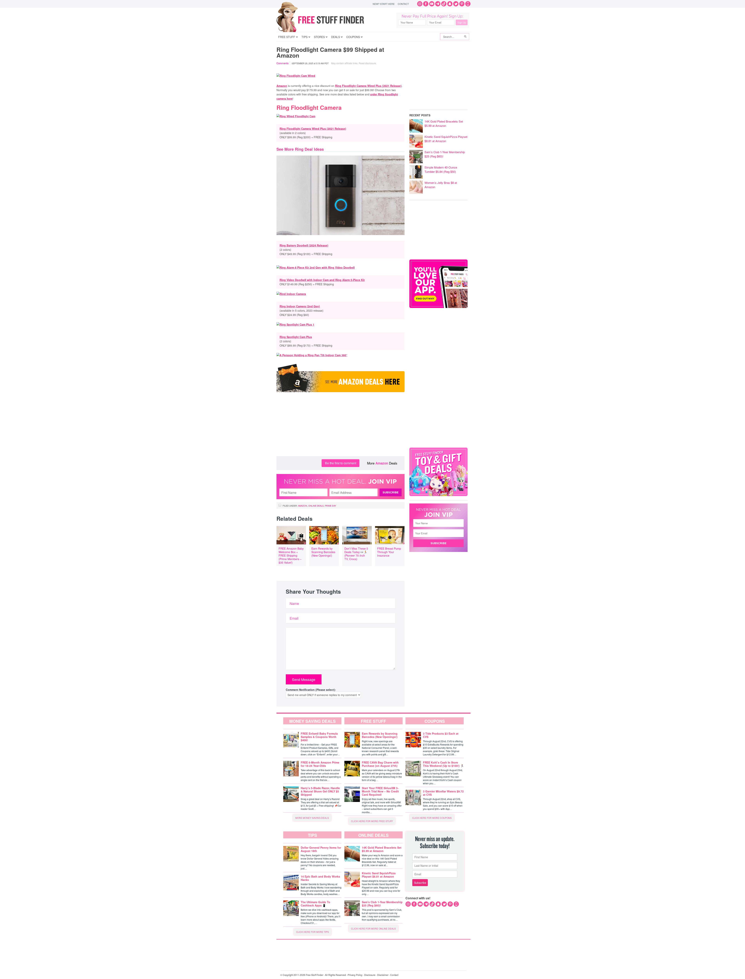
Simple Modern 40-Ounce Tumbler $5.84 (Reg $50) (440, 169)
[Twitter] (455, 3)
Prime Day (330, 505)
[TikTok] (443, 3)
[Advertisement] (340, 425)
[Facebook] (425, 3)
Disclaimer (382, 974)
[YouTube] (431, 3)
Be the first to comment (340, 463)
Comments (282, 63)
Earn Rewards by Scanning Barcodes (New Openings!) (323, 552)
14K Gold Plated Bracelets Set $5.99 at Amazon (443, 123)
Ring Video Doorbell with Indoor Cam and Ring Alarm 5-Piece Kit (322, 280)
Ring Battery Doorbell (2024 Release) (304, 245)
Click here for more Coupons (432, 817)
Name (294, 603)
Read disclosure (367, 63)
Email (294, 618)
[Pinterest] (461, 3)
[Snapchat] (449, 3)
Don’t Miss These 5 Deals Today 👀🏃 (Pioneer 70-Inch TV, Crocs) (356, 554)
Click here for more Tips (312, 931)
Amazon (281, 86)
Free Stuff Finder (328, 20)
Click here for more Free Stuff (372, 821)
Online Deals (316, 505)
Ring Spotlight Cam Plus (296, 337)
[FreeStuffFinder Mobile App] (467, 3)
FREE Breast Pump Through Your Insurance (389, 552)
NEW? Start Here (384, 3)
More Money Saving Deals (312, 817)
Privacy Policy (355, 974)
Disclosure (369, 974)
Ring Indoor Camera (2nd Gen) (300, 306)
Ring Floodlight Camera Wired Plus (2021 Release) (368, 86)
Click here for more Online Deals (373, 928)
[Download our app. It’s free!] (438, 307)
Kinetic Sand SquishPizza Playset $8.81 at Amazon (445, 139)
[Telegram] (437, 3)
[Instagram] (419, 3)
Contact (403, 3)
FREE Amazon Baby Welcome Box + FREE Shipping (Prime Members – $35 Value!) (291, 555)
